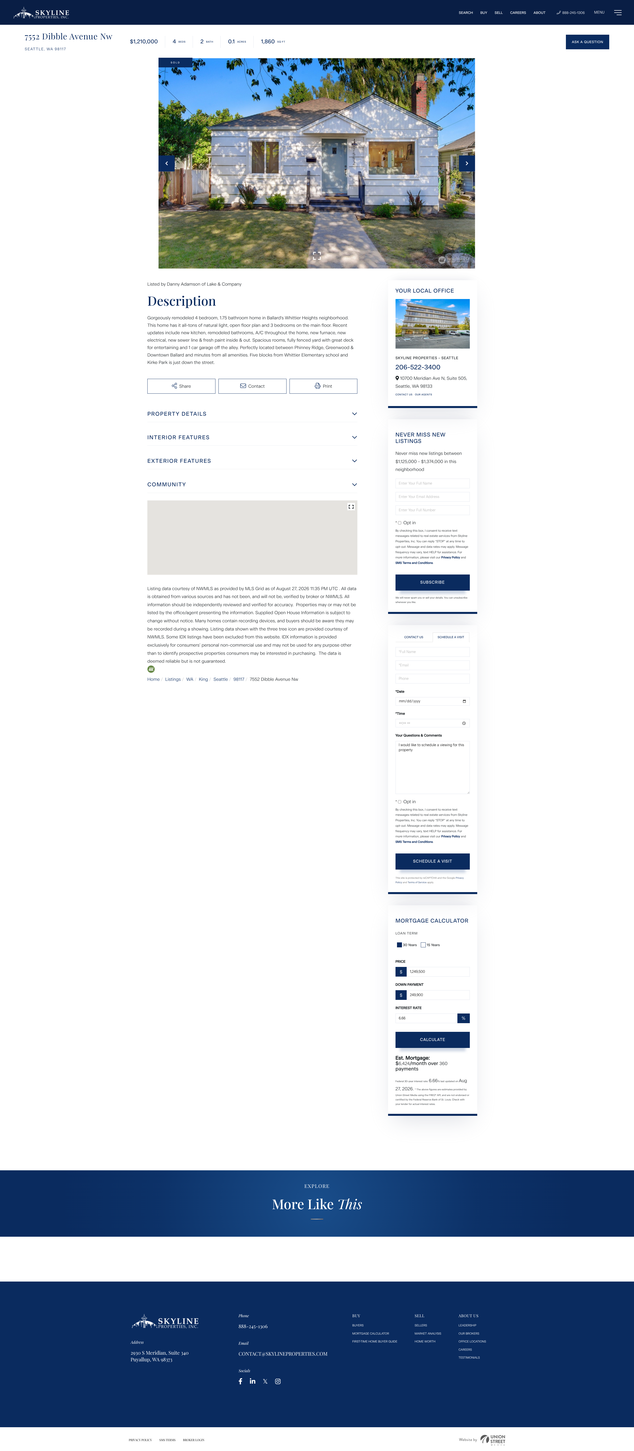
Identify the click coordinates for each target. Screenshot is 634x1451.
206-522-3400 (418, 367)
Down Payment (410, 985)
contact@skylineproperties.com (282, 1353)
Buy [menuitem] (483, 13)
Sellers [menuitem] (421, 1325)
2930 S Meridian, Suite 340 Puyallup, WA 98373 (159, 1356)
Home (153, 679)
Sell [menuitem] (499, 13)
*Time (400, 714)
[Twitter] (265, 1381)
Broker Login (194, 1440)
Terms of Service (417, 882)
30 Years (410, 945)
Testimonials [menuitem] (469, 1357)
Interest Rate (409, 1008)
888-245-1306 (573, 13)
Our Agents (423, 394)
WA (189, 679)
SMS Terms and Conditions (414, 563)
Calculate (432, 1039)
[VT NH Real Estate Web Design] (482, 1440)
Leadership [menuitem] (467, 1325)
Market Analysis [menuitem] (428, 1333)
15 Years (433, 945)
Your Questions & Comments (419, 735)
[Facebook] (240, 1381)
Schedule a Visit (451, 637)
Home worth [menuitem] (425, 1341)
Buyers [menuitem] (358, 1325)
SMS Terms (167, 1440)
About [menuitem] (539, 13)
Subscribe (432, 582)
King (203, 679)
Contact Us (404, 394)
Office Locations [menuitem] (472, 1341)
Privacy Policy (450, 557)
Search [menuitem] (466, 13)
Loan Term (407, 933)
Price (401, 961)
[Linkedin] (252, 1381)
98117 (238, 679)
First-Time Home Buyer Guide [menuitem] (374, 1341)
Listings (173, 679)
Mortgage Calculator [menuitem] (370, 1333)
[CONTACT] (587, 42)
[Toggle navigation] (608, 12)
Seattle (220, 679)
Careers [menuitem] (518, 13)
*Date (400, 691)
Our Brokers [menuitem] (469, 1333)
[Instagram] (278, 1381)
